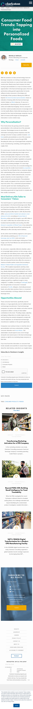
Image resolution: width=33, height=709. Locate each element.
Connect (16, 656)
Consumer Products (7, 364)
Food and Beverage (16, 436)
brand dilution (19, 330)
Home (2, 7)
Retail (4, 367)
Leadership (16, 632)
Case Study (10, 435)
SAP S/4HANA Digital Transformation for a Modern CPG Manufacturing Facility (16, 541)
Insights (8, 7)
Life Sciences (6, 362)
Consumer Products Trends (14, 401)
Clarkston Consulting (10, 4)
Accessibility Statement (16, 650)
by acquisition (27, 168)
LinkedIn (23, 60)
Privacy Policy (16, 638)
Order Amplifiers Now (16, 647)
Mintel (13, 102)
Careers (16, 635)
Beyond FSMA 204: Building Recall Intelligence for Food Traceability (16, 490)
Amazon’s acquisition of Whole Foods (11, 225)
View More (16, 410)
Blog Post (18, 44)
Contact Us (16, 641)
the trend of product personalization (15, 97)
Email (16, 60)
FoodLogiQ (24, 282)
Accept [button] (16, 705)
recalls (10, 287)
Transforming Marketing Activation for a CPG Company (16, 442)
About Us (16, 644)
